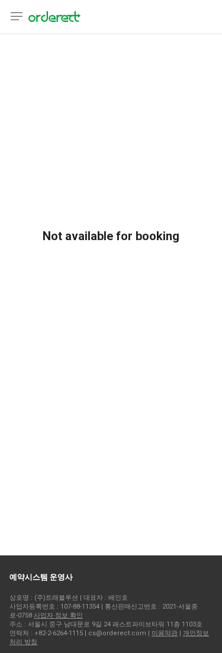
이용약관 (165, 633)
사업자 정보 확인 (58, 615)
